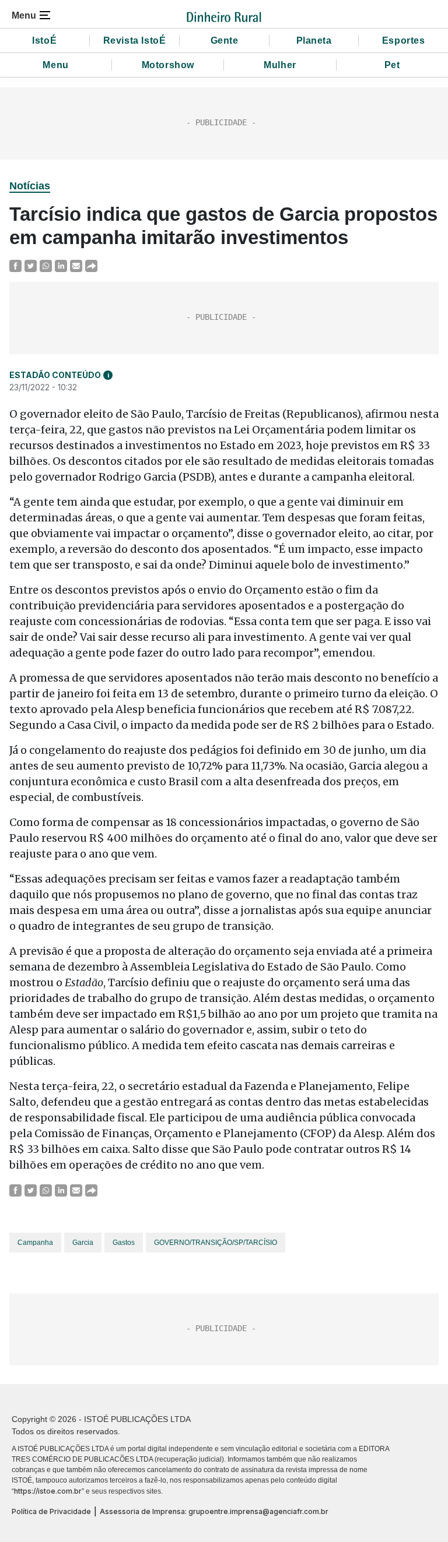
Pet (392, 65)
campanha (35, 1242)
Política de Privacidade (51, 1511)
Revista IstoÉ (134, 40)
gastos (124, 1242)
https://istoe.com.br (48, 1491)
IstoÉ (44, 40)
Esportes (403, 40)
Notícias (29, 186)
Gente (225, 40)
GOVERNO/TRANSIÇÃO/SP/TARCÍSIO (215, 1242)
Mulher (280, 65)
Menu (55, 65)
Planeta (314, 40)
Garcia (82, 1242)
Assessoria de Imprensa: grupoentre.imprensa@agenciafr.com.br (214, 1511)
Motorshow (168, 65)
